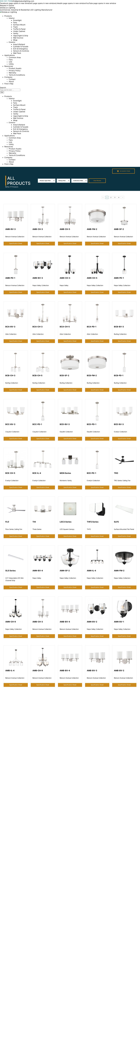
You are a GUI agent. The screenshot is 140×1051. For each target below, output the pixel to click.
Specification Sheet (15, 243)
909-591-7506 (6, 1)
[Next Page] (122, 197)
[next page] (122, 197)
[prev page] (103, 197)
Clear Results (97, 180)
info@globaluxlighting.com (23, 1)
